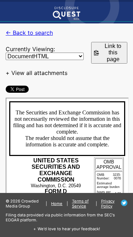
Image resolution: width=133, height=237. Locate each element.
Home (56, 203)
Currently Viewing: (30, 49)
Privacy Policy (108, 204)
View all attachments (39, 72)
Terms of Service (80, 204)
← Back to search (29, 32)
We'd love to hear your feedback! (69, 228)
